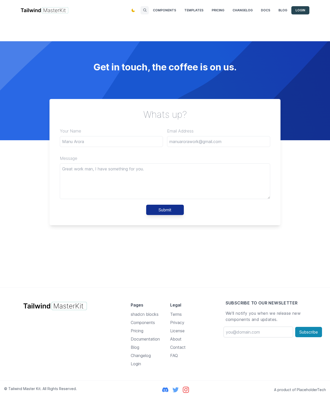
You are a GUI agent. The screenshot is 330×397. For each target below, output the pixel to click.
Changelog (243, 10)
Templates (193, 10)
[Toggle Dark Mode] (133, 10)
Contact (178, 347)
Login (300, 10)
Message (68, 158)
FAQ (174, 355)
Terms (176, 314)
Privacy (177, 322)
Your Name (70, 131)
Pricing (218, 10)
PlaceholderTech (311, 389)
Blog (282, 10)
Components (164, 10)
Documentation (145, 339)
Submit (165, 209)
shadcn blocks (145, 314)
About (176, 339)
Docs (265, 10)
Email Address (180, 131)
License (177, 330)
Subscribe (308, 332)
